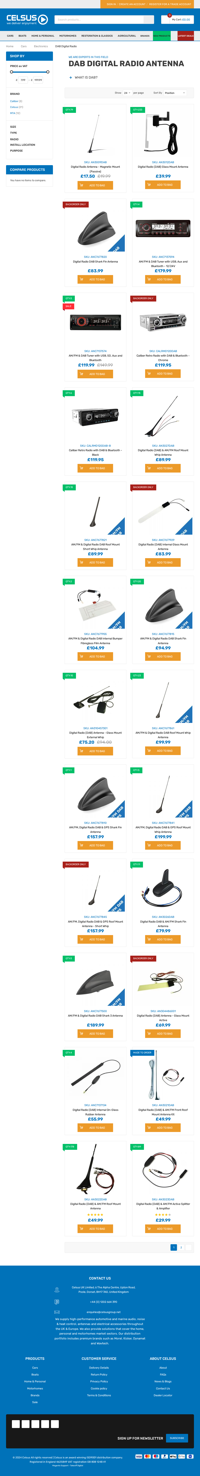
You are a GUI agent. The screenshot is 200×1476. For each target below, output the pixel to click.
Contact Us (163, 1388)
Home (9, 46)
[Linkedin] (35, 1424)
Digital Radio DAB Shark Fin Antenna (95, 259)
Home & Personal (35, 1381)
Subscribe (177, 1438)
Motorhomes (35, 1388)
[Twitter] (25, 1424)
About (163, 1367)
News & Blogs (162, 1381)
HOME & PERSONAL (42, 35)
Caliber (16, 101)
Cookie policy (99, 1388)
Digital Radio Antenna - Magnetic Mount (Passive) (95, 167)
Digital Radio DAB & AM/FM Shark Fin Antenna (163, 921)
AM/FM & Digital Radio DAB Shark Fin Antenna (163, 638)
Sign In (111, 4)
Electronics (41, 46)
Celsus (16, 107)
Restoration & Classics (97, 35)
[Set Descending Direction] (189, 93)
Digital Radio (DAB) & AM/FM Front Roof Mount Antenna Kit (163, 1110)
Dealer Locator (163, 1395)
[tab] (129, 77)
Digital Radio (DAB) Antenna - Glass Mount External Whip (95, 733)
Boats (22, 35)
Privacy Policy (99, 1381)
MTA (15, 113)
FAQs (163, 1374)
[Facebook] (16, 1424)
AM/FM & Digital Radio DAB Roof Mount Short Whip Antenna (95, 544)
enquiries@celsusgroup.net (104, 1312)
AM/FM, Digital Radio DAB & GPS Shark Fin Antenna (95, 827)
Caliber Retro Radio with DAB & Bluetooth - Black (95, 450)
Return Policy (99, 1374)
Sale (35, 1402)
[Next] (189, 1247)
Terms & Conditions (99, 1395)
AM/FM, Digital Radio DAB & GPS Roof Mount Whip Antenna (163, 827)
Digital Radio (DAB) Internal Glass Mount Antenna (163, 544)
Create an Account (132, 4)
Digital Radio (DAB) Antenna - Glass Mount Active (163, 1016)
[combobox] (99, 20)
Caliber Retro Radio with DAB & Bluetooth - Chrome (163, 356)
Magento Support (60, 1465)
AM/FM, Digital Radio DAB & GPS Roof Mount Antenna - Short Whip (95, 921)
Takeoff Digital (76, 1465)
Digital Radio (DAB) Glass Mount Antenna (163, 164)
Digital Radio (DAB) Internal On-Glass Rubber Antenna (95, 1110)
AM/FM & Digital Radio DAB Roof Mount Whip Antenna (163, 733)
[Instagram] (55, 1424)
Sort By (158, 92)
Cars (10, 35)
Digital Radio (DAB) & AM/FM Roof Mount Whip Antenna (163, 450)
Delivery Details (99, 1367)
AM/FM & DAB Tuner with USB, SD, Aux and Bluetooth (95, 356)
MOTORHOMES (67, 35)
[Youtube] (45, 1424)
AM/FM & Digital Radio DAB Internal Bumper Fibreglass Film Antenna (95, 638)
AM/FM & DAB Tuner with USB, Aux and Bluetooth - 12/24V (163, 261)
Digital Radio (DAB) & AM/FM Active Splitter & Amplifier (163, 1204)
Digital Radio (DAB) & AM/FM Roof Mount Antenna (95, 1204)
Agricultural (127, 35)
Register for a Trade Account (170, 4)
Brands (35, 1395)
